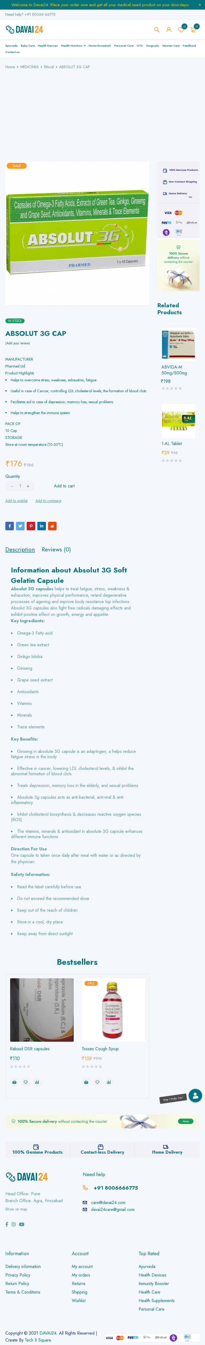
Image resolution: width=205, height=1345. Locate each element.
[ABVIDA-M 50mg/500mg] (178, 345)
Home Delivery (167, 1152)
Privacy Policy (17, 1275)
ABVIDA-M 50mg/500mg (174, 370)
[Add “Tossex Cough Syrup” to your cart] (86, 1082)
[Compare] (48, 501)
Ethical (49, 67)
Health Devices (152, 1275)
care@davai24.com (108, 1202)
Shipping (79, 1292)
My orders (81, 1275)
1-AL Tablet (171, 444)
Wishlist (184, 26)
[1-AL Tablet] (178, 421)
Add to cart (64, 486)
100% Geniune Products (37, 1152)
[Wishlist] (16, 500)
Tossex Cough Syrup (100, 1049)
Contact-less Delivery (102, 1152)
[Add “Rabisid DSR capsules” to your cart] (14, 1082)
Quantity (12, 476)
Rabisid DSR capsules (30, 1049)
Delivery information (23, 1266)
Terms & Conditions (22, 1292)
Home (10, 67)
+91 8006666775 (116, 1187)
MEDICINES (29, 67)
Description (20, 549)
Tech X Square (38, 1340)
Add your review (17, 343)
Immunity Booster (154, 1284)
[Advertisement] (102, 110)
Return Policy (17, 1284)
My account (82, 1266)
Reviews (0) (56, 549)
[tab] (20, 549)
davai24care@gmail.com (113, 1209)
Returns (78, 1284)
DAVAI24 (48, 1333)
